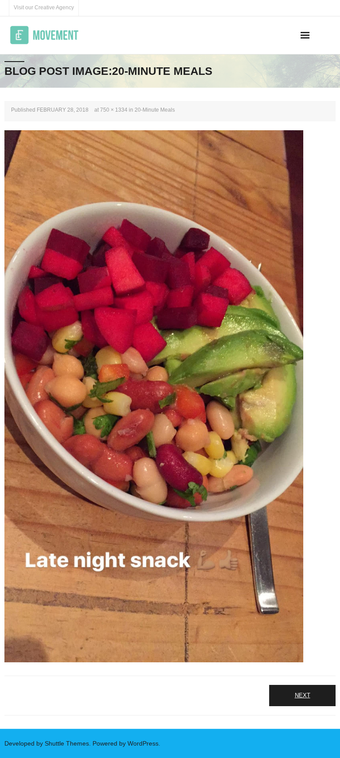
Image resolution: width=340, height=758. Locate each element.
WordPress (143, 743)
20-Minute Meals (155, 110)
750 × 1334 (114, 110)
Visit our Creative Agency (44, 7)
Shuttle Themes (67, 743)
